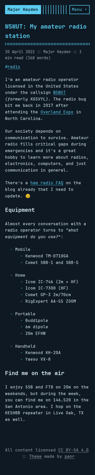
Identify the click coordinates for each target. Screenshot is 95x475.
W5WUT (59, 92)
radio (14, 66)
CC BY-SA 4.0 (73, 450)
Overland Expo (57, 112)
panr (70, 456)
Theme (35, 456)
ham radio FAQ (46, 182)
